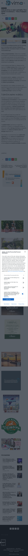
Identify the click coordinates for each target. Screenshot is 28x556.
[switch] (23, 278)
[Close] (25, 252)
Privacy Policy (21, 303)
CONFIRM (8, 299)
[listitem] (14, 275)
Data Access (14, 303)
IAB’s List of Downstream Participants (15, 271)
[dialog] (14, 278)
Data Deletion (6, 303)
